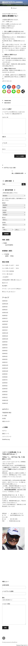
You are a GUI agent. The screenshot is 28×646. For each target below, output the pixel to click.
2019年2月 (4, 394)
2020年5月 (4, 353)
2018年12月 (5, 400)
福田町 (7, 256)
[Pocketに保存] (9, 91)
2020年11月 (5, 336)
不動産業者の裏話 (7, 100)
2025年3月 (4, 300)
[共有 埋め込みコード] (23, 91)
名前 (4, 136)
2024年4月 (4, 306)
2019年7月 (4, 379)
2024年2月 (4, 309)
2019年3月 (4, 391)
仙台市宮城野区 (9, 245)
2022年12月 (5, 321)
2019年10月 (5, 371)
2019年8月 (4, 377)
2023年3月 (4, 315)
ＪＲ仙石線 (6, 254)
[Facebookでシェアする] (9, 87)
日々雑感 (4, 415)
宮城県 (5, 243)
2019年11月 (5, 368)
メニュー (15, 8)
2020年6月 (4, 350)
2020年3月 (4, 359)
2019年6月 (4, 382)
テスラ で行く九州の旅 (8, 271)
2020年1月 (4, 362)
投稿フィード (5, 433)
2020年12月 (5, 333)
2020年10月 (5, 339)
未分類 (4, 418)
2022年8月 (4, 324)
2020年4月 (4, 356)
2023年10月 (5, 312)
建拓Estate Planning (12, 2)
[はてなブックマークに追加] (18, 87)
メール (4, 143)
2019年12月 (5, 365)
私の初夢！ (5, 285)
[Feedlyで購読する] (4, 91)
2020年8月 (4, 344)
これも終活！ (5, 277)
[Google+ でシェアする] (14, 87)
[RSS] (18, 91)
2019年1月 (4, 397)
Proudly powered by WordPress (9, 642)
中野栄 (11, 256)
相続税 (5, 102)
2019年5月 (4, 385)
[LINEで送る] (14, 91)
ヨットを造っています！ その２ (10, 265)
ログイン (4, 430)
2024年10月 (5, 303)
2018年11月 (5, 403)
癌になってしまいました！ (9, 291)
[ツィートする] (4, 87)
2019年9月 (4, 374)
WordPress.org (6, 439)
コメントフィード (6, 436)
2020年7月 (4, 347)
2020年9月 (4, 341)
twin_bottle (14, 13)
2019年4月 (4, 388)
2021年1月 (4, 330)
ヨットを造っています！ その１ (10, 268)
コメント (5, 117)
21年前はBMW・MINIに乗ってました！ (12, 279)
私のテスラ (5, 282)
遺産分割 (9, 102)
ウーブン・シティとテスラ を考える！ (12, 288)
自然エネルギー (6, 421)
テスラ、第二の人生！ (7, 274)
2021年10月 (5, 327)
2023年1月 (4, 318)
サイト (4, 149)
